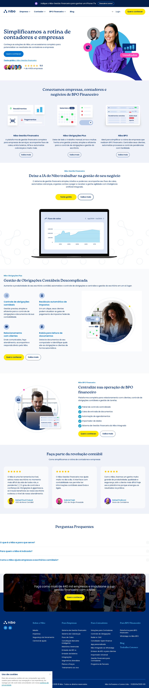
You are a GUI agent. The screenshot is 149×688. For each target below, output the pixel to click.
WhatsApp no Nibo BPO (129, 636)
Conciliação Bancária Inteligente (70, 642)
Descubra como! (106, 3)
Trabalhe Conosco (129, 647)
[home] (9, 12)
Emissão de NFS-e (69, 650)
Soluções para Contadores (102, 630)
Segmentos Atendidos (71, 660)
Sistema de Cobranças (71, 634)
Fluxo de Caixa (67, 637)
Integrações (67, 657)
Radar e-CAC (96, 637)
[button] (25, 11)
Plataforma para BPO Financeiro (128, 631)
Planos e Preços (68, 664)
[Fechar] (50, 674)
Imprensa (36, 634)
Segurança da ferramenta (43, 637)
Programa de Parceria (100, 664)
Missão (35, 630)
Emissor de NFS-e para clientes (103, 651)
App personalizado (98, 644)
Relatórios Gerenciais (70, 646)
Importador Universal (99, 655)
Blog (72, 11)
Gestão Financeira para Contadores (100, 659)
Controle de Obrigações (100, 634)
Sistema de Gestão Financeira (74, 630)
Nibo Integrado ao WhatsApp (102, 648)
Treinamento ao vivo (70, 667)
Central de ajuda (39, 641)
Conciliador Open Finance (101, 641)
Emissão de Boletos (69, 653)
